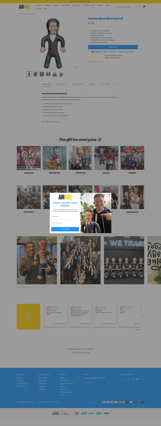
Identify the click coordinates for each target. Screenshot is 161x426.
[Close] (109, 195)
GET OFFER (65, 229)
